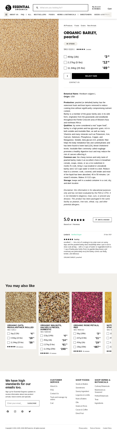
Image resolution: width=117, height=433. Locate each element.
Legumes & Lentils (83, 395)
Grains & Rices (81, 406)
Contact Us (54, 394)
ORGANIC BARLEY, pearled (73, 257)
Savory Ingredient (82, 391)
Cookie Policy (107, 428)
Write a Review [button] (103, 220)
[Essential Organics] (17, 8)
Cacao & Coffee (82, 410)
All (29, 14)
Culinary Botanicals (102, 386)
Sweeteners (86, 14)
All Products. (68, 25)
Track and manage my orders (58, 398)
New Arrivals (91, 25)
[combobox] (60, 7)
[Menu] (6, 14)
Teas (96, 399)
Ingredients (99, 403)
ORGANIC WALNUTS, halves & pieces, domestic (51, 327)
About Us (14, 14)
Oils (77, 402)
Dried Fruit (80, 413)
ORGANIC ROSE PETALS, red (86, 326)
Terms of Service (95, 428)
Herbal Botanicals (101, 396)
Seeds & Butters (102, 14)
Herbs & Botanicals (66, 14)
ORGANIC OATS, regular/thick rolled (20, 326)
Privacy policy (83, 428)
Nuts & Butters (81, 399)
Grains (83, 25)
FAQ (22, 14)
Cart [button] (51, 403)
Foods (52, 14)
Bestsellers (40, 14)
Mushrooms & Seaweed (100, 391)
